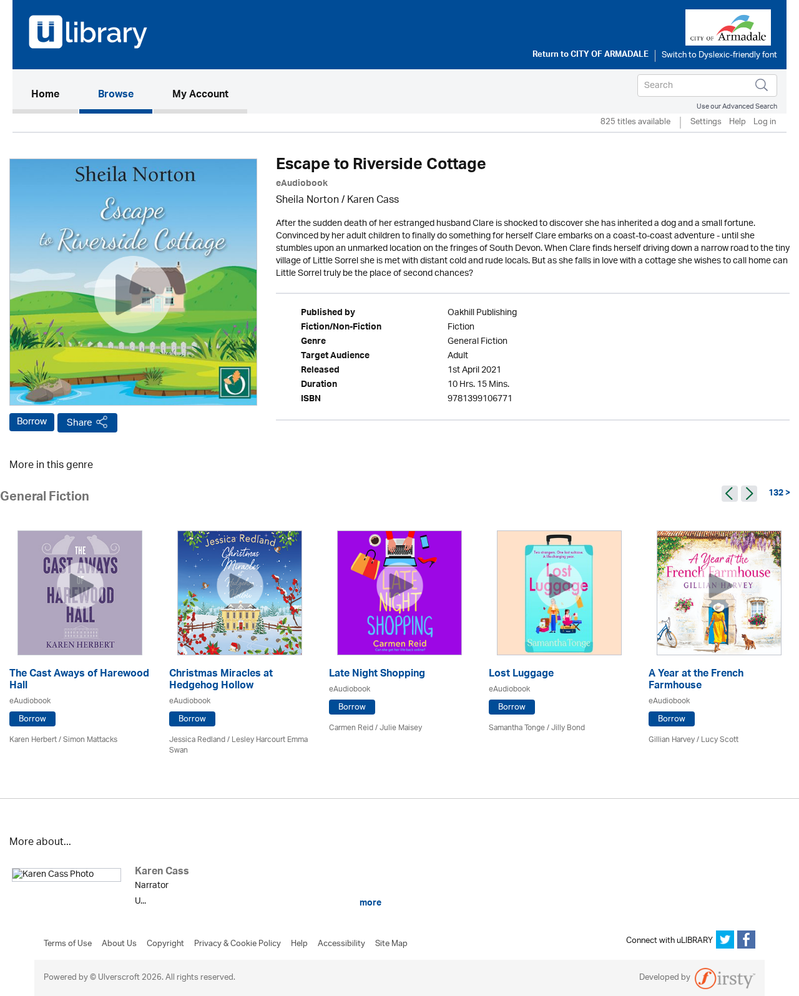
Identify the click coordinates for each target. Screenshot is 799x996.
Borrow (32, 422)
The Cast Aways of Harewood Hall (79, 681)
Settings (706, 123)
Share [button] (79, 423)
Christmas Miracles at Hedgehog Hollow (221, 681)
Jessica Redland (197, 739)
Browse (116, 95)
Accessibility (341, 944)
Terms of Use (68, 944)
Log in (764, 123)
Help (737, 123)
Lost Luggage (521, 675)
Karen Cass (373, 200)
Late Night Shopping (377, 675)
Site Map (391, 944)
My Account (200, 95)
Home (54, 95)
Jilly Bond (568, 728)
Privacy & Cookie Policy (237, 944)
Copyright (165, 944)
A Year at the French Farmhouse (696, 681)
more (369, 903)
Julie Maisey (401, 728)
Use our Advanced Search (737, 106)
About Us (119, 944)
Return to (590, 55)
